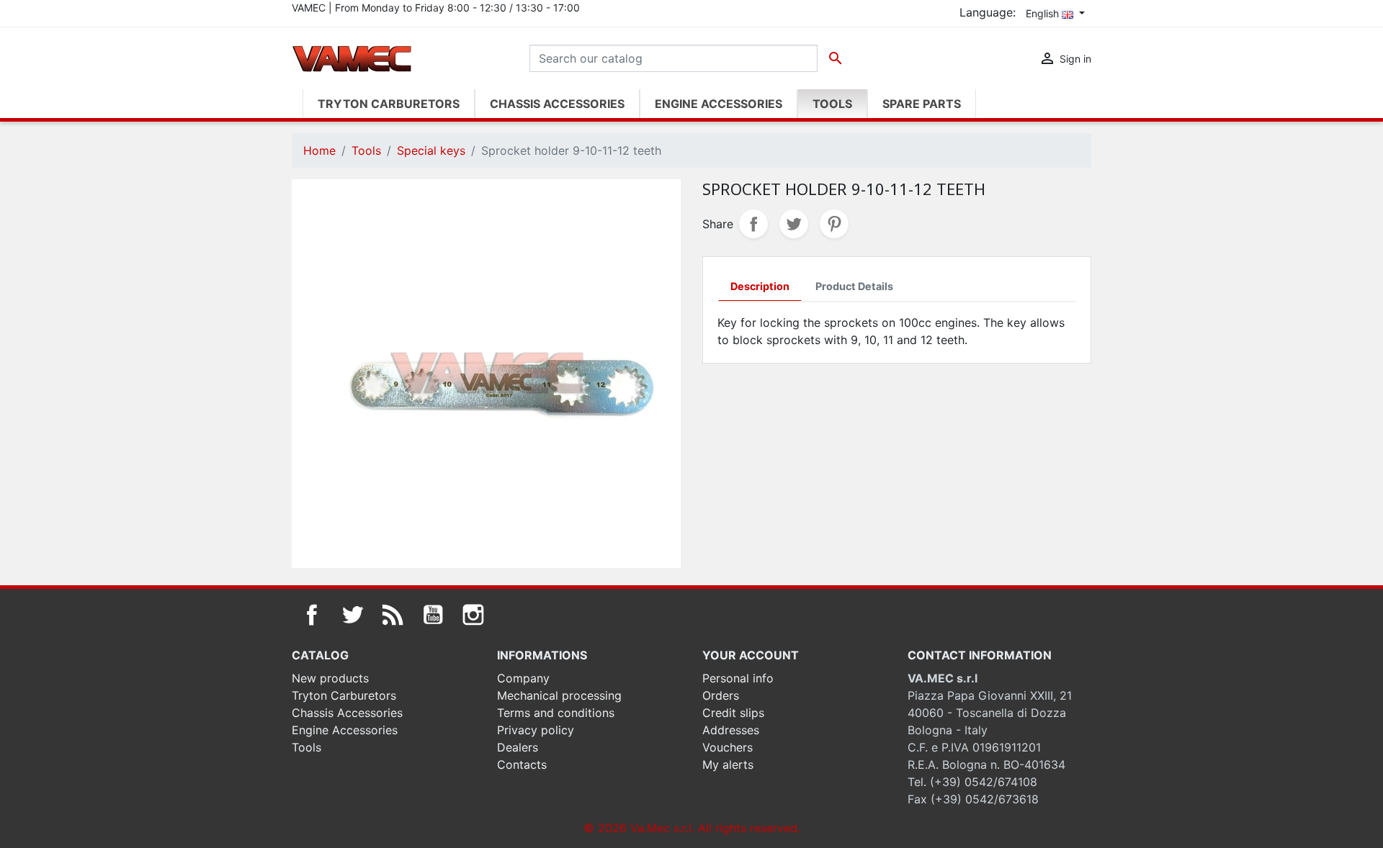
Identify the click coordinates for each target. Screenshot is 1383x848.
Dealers (517, 747)
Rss (392, 614)
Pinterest (834, 223)
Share (753, 223)
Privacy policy (535, 730)
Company (523, 678)
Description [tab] (759, 286)
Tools (306, 747)
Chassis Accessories (347, 712)
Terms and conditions (555, 712)
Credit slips (733, 712)
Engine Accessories (345, 730)
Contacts (522, 764)
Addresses (730, 730)
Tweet (793, 223)
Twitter (352, 614)
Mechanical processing (559, 695)
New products (330, 678)
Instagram (473, 614)
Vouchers (727, 747)
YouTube (433, 614)
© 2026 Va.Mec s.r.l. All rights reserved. (691, 828)
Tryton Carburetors (344, 695)
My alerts (727, 764)
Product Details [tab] (854, 286)
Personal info (738, 678)
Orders (720, 695)
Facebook (311, 614)
